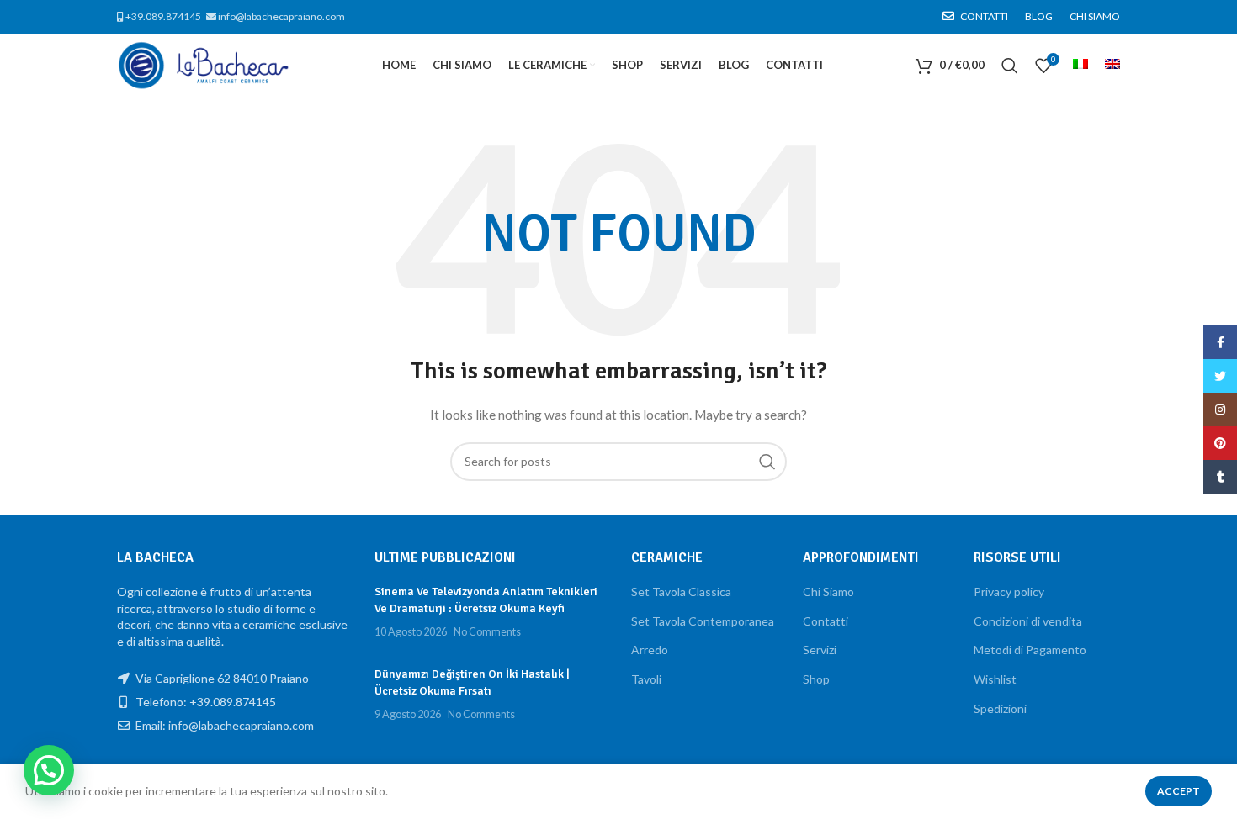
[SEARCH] (767, 461)
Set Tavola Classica (681, 591)
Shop (816, 679)
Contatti (825, 621)
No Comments (487, 632)
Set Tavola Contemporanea (702, 621)
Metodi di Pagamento (1030, 649)
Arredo (649, 649)
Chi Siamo (828, 591)
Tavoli (646, 679)
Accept (1178, 791)
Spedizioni (1000, 708)
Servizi (819, 649)
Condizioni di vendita (1028, 621)
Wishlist (995, 679)
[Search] (1010, 65)
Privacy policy (1009, 591)
